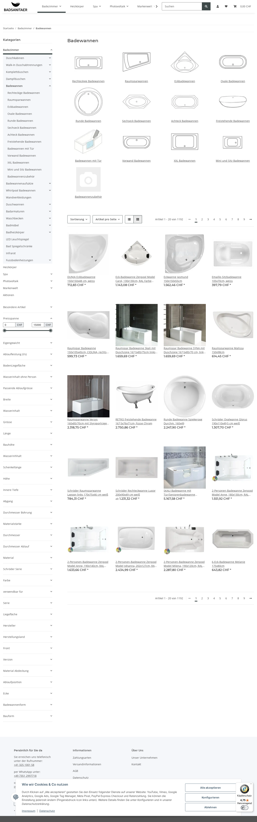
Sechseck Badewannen (136, 121)
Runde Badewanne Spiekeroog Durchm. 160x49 (183, 421)
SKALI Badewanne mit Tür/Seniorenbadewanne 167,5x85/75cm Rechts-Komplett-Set (184, 493)
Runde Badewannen (88, 121)
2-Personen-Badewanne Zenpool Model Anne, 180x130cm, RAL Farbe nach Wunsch (232, 493)
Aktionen (8, 295)
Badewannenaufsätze (19, 183)
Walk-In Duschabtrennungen (24, 65)
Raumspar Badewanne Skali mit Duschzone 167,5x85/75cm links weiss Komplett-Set (136, 350)
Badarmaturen (15, 211)
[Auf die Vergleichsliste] (93, 239)
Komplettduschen (17, 72)
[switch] (244, 807)
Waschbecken (14, 218)
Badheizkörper (15, 232)
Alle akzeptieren (210, 787)
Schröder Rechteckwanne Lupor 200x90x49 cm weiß (136, 492)
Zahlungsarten (82, 757)
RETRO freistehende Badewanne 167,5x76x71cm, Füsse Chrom (136, 421)
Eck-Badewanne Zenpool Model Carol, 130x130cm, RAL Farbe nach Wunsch (135, 279)
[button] (154, 6)
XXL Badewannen (184, 160)
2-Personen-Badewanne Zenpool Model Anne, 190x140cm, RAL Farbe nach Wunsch (87, 564)
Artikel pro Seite (106, 219)
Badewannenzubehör (88, 196)
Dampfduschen (15, 79)
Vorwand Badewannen (136, 160)
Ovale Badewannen (233, 81)
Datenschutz (47, 810)
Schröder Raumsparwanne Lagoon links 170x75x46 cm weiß (87, 492)
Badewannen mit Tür (88, 160)
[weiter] (250, 219)
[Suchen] (206, 6)
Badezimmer (11, 50)
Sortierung (77, 219)
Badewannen (14, 86)
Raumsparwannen (136, 81)
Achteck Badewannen (184, 121)
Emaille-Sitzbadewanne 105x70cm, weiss (226, 279)
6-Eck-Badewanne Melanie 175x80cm (228, 564)
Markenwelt (10, 288)
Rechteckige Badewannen (88, 81)
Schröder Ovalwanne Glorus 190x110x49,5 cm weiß (229, 421)
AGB (75, 771)
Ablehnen (210, 807)
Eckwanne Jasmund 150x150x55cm (176, 279)
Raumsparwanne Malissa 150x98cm (228, 350)
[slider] (4, 331)
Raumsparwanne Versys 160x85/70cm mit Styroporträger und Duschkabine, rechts (87, 421)
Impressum (28, 810)
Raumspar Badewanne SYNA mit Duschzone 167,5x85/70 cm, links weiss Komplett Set (184, 350)
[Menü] (251, 784)
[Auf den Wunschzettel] (103, 239)
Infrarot (11, 253)
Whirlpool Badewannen (21, 190)
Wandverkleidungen (18, 197)
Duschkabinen (15, 58)
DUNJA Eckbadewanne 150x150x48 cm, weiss (81, 279)
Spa (5, 274)
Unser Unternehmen (144, 757)
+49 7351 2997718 (25, 776)
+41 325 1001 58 (24, 765)
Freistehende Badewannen (233, 121)
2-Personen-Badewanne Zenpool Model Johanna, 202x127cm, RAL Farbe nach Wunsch (136, 564)
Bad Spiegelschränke (19, 246)
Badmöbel (12, 225)
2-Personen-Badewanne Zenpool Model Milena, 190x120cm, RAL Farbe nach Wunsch (184, 564)
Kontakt (136, 764)
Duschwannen (15, 204)
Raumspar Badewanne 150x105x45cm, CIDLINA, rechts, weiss (87, 350)
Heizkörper (10, 267)
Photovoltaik (10, 281)
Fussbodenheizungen (19, 260)
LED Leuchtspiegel (17, 239)
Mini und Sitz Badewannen (233, 160)
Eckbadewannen (184, 81)
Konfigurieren (210, 797)
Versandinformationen (87, 764)
